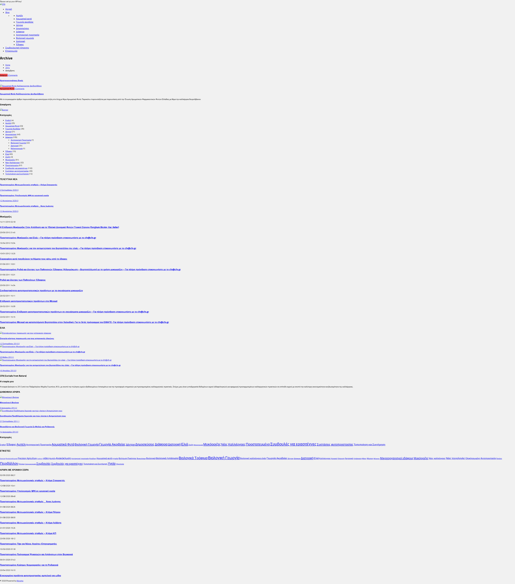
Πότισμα (22, 464)
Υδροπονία (120, 464)
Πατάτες (499, 458)
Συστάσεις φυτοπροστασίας (17, 171)
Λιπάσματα (358, 458)
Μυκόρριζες (10, 159)
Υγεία (111, 463)
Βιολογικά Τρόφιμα (193, 457)
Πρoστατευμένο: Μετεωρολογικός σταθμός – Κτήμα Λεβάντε (30, 522)
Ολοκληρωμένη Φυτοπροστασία (480, 458)
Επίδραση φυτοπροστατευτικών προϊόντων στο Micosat (28, 301)
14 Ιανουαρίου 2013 (8, 431)
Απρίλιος (92, 458)
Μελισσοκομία (17, 148)
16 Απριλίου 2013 (7, 370)
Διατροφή (20, 41)
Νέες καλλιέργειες (437, 458)
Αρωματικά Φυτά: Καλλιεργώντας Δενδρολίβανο (22, 93)
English (8, 120)
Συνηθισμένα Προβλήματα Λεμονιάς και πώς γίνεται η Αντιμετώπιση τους (33, 415)
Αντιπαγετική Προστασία (21, 140)
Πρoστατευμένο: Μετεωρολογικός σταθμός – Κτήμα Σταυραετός (28, 184)
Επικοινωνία (11, 51)
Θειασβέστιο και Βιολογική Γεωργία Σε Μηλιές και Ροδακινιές (27, 426)
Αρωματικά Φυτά (12, 125)
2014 (7, 67)
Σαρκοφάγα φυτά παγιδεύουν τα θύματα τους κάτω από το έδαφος (33, 258)
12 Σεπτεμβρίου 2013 (9, 343)
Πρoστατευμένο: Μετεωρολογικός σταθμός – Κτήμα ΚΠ (28, 533)
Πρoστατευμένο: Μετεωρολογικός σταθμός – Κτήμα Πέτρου (30, 512)
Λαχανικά (349, 458)
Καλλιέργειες (325, 458)
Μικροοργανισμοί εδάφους (396, 458)
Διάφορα (20, 31)
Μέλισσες (377, 459)
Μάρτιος (370, 458)
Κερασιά (334, 458)
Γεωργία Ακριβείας (13, 128)
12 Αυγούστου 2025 (8, 200)
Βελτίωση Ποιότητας (127, 458)
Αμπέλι (19, 15)
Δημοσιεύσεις (22, 28)
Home (7, 64)
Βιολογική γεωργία (25, 38)
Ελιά (7, 154)
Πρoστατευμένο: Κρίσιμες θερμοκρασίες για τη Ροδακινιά (29, 565)
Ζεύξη (7, 156)
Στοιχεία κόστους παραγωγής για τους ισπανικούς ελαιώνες (27, 338)
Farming (2, 459)
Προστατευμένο (12, 165)
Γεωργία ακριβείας (25, 22)
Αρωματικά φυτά (24, 18)
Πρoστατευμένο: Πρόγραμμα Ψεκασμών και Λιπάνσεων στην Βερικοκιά (36, 554)
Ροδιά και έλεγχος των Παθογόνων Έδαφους (23, 280)
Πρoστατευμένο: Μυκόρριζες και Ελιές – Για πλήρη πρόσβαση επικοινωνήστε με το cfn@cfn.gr (48, 237)
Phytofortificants (11, 458)
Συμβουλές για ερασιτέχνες (16, 168)
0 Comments (13, 75)
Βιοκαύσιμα (141, 458)
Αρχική (8, 9)
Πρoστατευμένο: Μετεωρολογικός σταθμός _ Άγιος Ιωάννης (27, 206)
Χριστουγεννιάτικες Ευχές (11, 80)
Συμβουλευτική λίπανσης (17, 47)
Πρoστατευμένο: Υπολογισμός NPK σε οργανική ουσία (24, 195)
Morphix (20, 580)
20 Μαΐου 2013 (6, 357)
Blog (7, 12)
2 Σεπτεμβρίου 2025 (8, 190)
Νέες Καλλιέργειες (12, 162)
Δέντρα (19, 25)
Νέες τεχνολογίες (455, 458)
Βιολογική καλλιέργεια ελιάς (253, 458)
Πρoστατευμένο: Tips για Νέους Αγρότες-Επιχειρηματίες (28, 543)
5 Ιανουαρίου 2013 (8, 407)
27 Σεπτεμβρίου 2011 (9, 421)
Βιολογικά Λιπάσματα (167, 458)
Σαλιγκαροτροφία (30, 464)
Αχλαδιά (115, 458)
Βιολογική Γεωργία (18, 142)
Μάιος (364, 458)
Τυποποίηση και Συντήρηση (17, 173)
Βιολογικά (151, 458)
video (46, 458)
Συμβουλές (43, 463)
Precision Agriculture (27, 458)
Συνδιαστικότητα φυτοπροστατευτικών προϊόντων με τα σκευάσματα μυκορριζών (41, 290)
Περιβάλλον (9, 463)
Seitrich (40, 458)
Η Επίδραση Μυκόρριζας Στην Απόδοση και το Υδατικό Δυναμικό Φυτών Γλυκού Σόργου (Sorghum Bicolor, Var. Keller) (59, 227)
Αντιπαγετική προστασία (27, 34)
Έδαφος (20, 44)
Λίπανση (340, 458)
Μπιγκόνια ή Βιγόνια (9, 402)
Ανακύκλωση (63, 458)
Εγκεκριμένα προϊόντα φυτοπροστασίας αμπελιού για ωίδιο (30, 575)
